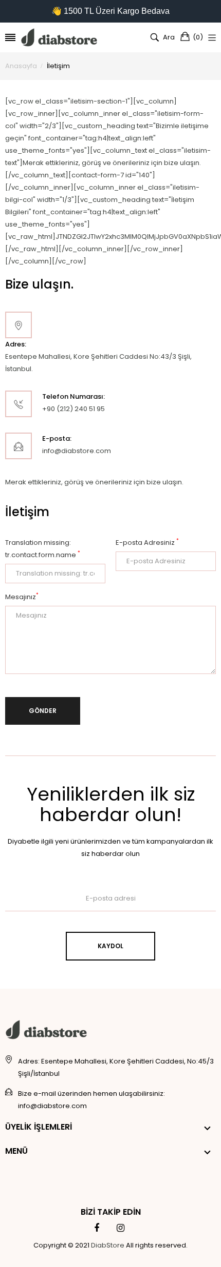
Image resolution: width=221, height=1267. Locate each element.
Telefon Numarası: (73, 396)
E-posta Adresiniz (147, 542)
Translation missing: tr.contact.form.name (42, 549)
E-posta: (56, 438)
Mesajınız (22, 596)
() (198, 37)
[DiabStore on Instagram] (120, 1228)
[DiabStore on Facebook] (96, 1228)
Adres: (15, 344)
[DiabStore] (59, 37)
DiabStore (107, 1245)
